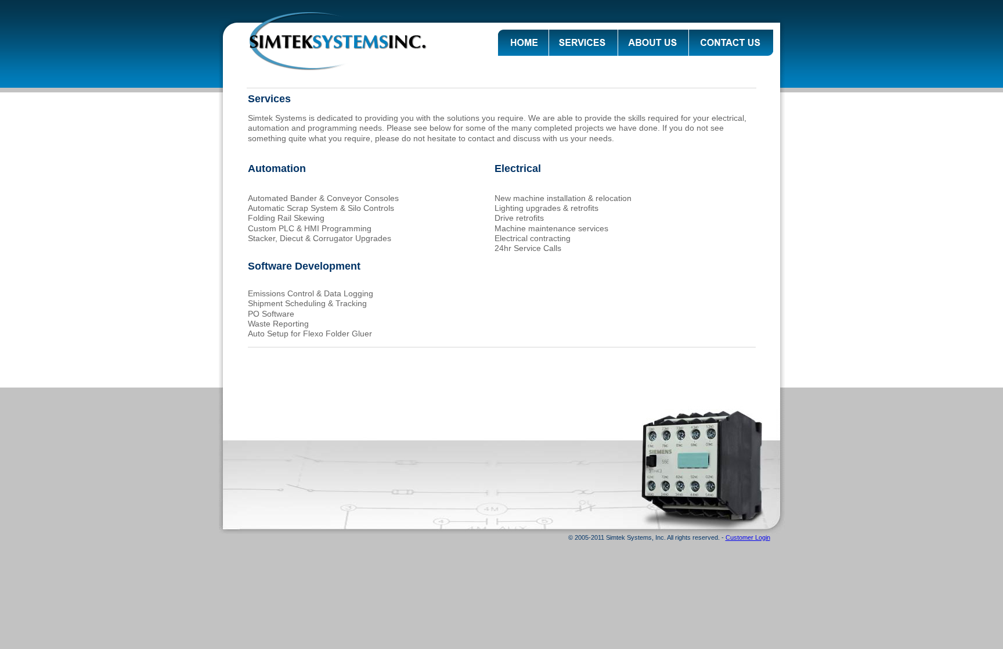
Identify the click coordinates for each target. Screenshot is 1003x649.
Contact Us (731, 43)
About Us (653, 43)
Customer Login (748, 537)
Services (583, 43)
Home (523, 43)
